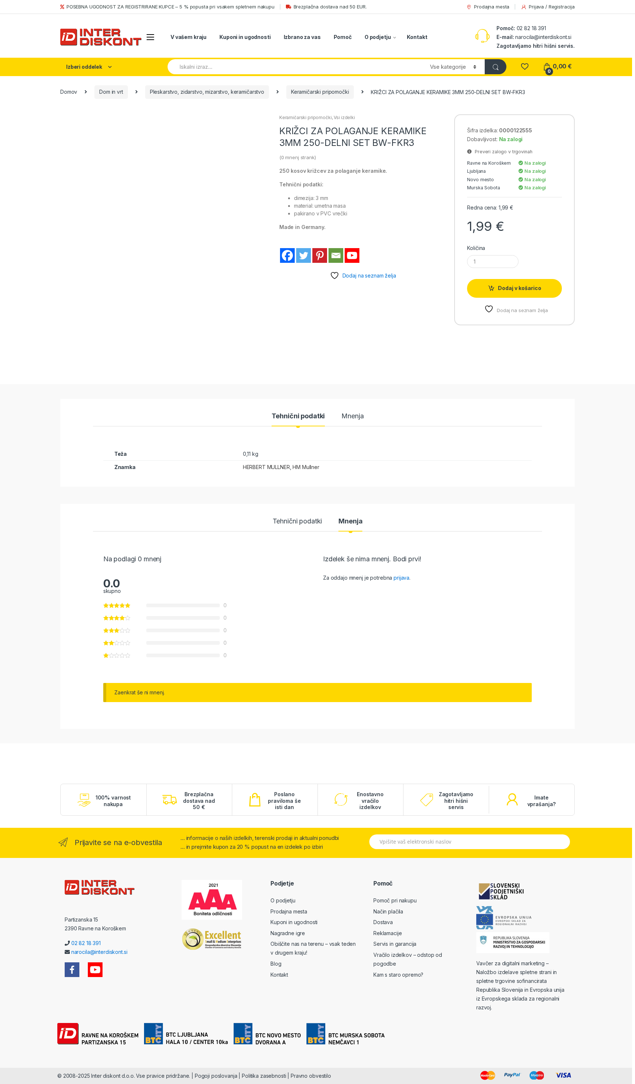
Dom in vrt (111, 92)
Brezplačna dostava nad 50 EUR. (330, 7)
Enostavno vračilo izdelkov (370, 800)
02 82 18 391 (530, 28)
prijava (401, 578)
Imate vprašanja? (541, 800)
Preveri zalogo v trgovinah (502, 151)
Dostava (383, 922)
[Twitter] (303, 255)
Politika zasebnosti (264, 1076)
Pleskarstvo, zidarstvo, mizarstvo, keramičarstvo (207, 92)
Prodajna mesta (491, 7)
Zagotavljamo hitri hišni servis (456, 800)
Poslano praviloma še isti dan (284, 800)
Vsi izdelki (344, 117)
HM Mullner (306, 467)
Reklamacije (387, 933)
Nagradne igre (287, 933)
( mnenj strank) (297, 157)
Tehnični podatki (298, 416)
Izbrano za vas (302, 37)
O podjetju (378, 37)
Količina (476, 248)
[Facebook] (287, 255)
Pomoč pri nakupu (395, 900)
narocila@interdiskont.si (543, 37)
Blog (275, 963)
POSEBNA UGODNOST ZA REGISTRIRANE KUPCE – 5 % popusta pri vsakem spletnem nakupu (171, 7)
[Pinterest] (319, 255)
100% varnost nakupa (113, 800)
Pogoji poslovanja (216, 1076)
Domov (68, 92)
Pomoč (343, 37)
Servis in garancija (394, 944)
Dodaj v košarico (519, 288)
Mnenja (352, 416)
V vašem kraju (189, 37)
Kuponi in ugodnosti (244, 37)
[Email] (336, 255)
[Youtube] (352, 255)
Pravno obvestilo (311, 1076)
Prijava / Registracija (552, 7)
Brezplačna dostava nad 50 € (199, 800)
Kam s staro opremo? (398, 975)
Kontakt (417, 37)
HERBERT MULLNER (266, 467)
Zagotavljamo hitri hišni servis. (535, 46)
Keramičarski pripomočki (320, 92)
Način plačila (388, 911)
